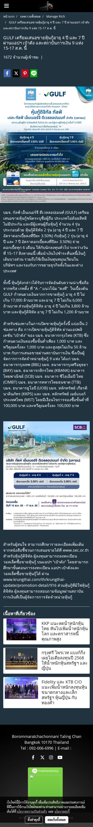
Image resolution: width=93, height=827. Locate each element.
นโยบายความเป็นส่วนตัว (32, 811)
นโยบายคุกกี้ (62, 811)
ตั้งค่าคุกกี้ (34, 820)
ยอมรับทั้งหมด (57, 820)
